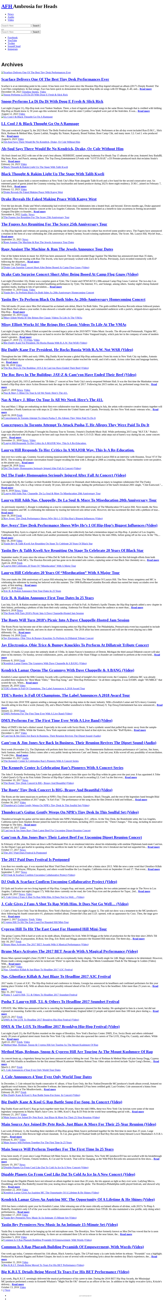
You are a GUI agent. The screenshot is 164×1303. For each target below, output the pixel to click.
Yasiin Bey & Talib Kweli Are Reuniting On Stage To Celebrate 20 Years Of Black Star (72, 550)
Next (7, 1290)
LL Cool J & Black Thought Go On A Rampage (40, 124)
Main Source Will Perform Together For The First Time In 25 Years (57, 1149)
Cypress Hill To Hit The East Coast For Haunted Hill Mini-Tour (54, 929)
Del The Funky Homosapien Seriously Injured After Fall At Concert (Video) (63, 475)
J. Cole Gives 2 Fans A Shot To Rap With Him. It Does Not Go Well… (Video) (64, 904)
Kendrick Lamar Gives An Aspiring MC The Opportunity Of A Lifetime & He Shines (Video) (78, 1199)
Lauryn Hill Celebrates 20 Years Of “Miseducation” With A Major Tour (60, 573)
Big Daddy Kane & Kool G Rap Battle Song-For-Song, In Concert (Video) (61, 1102)
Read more (146, 89)
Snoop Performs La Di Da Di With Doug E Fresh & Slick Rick (52, 101)
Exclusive (23, 919)
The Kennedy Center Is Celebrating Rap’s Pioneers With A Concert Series (62, 768)
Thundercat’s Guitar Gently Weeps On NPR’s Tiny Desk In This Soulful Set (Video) (70, 812)
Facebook (13, 37)
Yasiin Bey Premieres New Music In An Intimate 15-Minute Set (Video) (59, 1224)
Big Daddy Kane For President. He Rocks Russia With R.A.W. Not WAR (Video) (67, 350)
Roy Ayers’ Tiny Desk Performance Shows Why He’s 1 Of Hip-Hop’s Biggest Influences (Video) (79, 525)
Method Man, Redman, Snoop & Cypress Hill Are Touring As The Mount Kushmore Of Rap (77, 1052)
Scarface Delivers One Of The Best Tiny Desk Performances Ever (55, 79)
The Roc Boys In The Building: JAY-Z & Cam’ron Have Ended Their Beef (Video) (68, 375)
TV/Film (27, 340)
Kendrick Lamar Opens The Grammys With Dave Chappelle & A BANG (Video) (67, 670)
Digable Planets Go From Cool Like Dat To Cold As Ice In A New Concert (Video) (68, 1174)
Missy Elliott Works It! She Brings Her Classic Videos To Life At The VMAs (63, 324)
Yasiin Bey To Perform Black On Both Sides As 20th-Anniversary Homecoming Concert (73, 299)
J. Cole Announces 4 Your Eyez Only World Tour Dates (46, 1077)
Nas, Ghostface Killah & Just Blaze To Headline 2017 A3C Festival (56, 976)
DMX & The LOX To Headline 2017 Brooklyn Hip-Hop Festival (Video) (60, 1026)
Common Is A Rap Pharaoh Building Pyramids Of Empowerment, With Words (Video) (72, 1247)
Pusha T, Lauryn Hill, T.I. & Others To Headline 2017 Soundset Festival (60, 1001)
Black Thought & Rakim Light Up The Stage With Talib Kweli (52, 174)
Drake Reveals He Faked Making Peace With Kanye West (49, 199)
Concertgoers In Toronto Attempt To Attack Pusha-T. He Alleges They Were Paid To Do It (75, 425)
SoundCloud (14, 46)
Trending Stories (30, 91)
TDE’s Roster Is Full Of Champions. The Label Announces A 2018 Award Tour (65, 695)
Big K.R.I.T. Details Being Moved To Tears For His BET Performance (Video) (65, 1272)
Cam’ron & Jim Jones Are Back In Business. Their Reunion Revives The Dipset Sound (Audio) (78, 743)
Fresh (23, 264)
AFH (7, 6)
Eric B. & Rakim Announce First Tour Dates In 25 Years (47, 598)
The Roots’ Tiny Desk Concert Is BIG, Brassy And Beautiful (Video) (56, 790)
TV (20, 340)
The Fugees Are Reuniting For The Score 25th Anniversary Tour (54, 224)
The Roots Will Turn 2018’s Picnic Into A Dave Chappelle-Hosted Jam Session (65, 620)
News (11, 14)
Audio (11, 17)
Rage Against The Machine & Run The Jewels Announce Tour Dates (57, 249)
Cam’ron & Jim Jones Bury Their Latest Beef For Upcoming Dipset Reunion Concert (71, 837)
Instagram (13, 49)
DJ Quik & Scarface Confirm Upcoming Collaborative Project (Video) (59, 882)
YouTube (12, 40)
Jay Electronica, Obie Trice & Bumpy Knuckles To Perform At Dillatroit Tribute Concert (75, 645)
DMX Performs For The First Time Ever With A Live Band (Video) (56, 720)
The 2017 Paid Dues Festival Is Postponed (35, 859)
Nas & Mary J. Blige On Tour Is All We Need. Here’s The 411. (52, 400)
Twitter (11, 43)
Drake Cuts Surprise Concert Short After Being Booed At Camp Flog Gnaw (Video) (69, 274)
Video (11, 20)
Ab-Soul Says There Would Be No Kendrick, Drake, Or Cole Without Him (62, 149)
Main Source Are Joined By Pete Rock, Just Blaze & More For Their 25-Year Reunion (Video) (78, 1124)
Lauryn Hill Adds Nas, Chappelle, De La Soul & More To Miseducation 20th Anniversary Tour (79, 500)
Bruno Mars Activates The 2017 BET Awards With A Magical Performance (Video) (69, 951)
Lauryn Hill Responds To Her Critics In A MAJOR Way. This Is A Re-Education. (67, 450)
